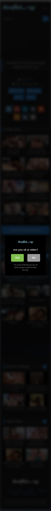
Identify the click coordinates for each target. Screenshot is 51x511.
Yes (17, 258)
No (33, 258)
